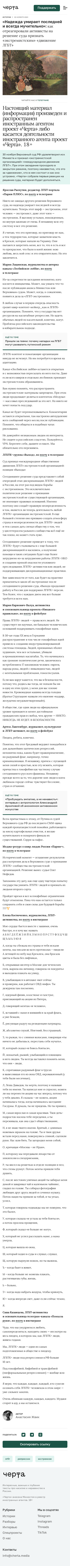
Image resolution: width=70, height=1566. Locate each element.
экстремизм (45, 1458)
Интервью (10, 1527)
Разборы (9, 1521)
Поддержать (47, 7)
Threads (43, 1527)
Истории (7, 17)
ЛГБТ (7, 1458)
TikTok (42, 1532)
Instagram (45, 1521)
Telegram (44, 1515)
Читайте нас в (35, 100)
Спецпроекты (12, 1532)
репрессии (24, 1458)
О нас (7, 1538)
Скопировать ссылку (35, 1444)
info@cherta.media (16, 1555)
